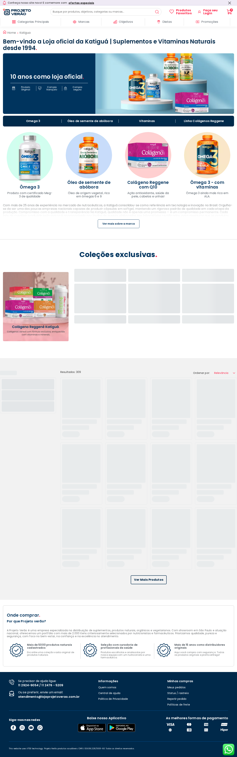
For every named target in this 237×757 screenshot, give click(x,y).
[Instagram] (22, 727)
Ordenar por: (201, 372)
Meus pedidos (176, 687)
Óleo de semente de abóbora (90, 121)
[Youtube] (31, 727)
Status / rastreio (178, 693)
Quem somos (107, 687)
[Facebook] (13, 727)
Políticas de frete (178, 704)
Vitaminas (147, 121)
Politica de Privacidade (113, 699)
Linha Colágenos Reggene (204, 121)
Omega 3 (33, 121)
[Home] (24, 12)
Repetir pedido (176, 699)
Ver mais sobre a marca (118, 224)
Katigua (25, 32)
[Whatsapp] (40, 727)
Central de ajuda (109, 693)
